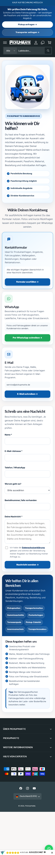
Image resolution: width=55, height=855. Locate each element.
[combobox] (35, 51)
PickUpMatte (30, 806)
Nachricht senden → (27, 564)
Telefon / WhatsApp (15, 467)
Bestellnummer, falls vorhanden (21, 500)
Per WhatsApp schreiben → (27, 337)
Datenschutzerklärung (33, 547)
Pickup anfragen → (27, 24)
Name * (8, 434)
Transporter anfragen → (27, 32)
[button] (5, 42)
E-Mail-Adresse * (13, 451)
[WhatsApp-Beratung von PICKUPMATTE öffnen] (49, 849)
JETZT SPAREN (46, 2)
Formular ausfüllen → (27, 282)
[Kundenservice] (42, 42)
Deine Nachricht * (13, 516)
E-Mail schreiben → (27, 394)
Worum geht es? (13, 484)
